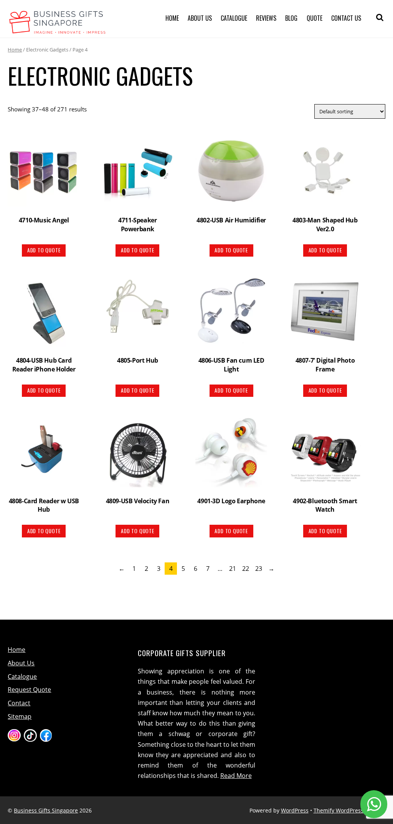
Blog (291, 18)
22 (245, 568)
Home (172, 18)
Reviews (266, 18)
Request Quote (29, 689)
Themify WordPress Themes (349, 810)
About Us (200, 18)
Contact (19, 703)
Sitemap (19, 716)
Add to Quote (44, 250)
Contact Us (346, 18)
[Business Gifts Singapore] (57, 29)
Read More (236, 775)
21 (232, 568)
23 (258, 568)
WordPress (295, 810)
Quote (314, 18)
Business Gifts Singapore (46, 810)
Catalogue (234, 18)
